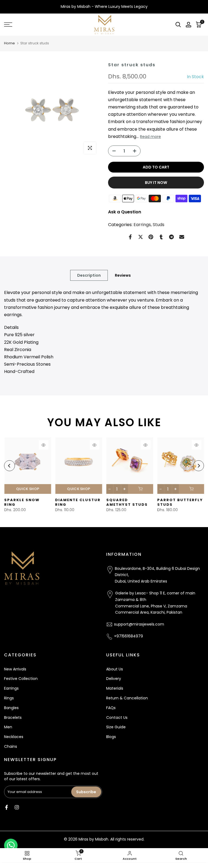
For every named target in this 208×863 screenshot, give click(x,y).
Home (9, 43)
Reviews (123, 275)
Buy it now (156, 182)
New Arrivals (15, 669)
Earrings (142, 224)
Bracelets (13, 717)
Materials (114, 688)
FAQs (111, 707)
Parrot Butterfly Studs (180, 502)
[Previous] (9, 465)
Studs (158, 224)
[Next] (198, 465)
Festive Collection (21, 678)
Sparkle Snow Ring (22, 502)
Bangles (11, 707)
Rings (9, 698)
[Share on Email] (181, 237)
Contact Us (117, 717)
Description (89, 275)
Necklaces (13, 736)
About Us (114, 669)
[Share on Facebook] (130, 237)
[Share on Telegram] (171, 237)
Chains (10, 746)
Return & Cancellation (127, 698)
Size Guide (116, 727)
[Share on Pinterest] (150, 237)
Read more (150, 136)
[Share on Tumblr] (161, 237)
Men (8, 727)
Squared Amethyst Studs (127, 502)
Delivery (113, 678)
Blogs (111, 736)
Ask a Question (124, 212)
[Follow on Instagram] (16, 807)
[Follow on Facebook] (6, 807)
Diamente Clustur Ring (77, 502)
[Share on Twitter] (140, 237)
